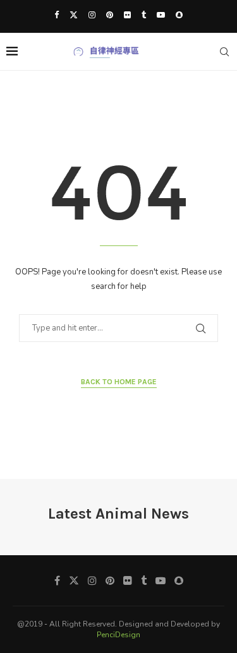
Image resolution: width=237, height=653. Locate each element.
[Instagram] (91, 15)
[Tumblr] (144, 15)
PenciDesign (118, 635)
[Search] (224, 51)
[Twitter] (74, 15)
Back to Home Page (119, 381)
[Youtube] (161, 15)
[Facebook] (56, 15)
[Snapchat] (179, 15)
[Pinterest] (109, 15)
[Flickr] (127, 15)
